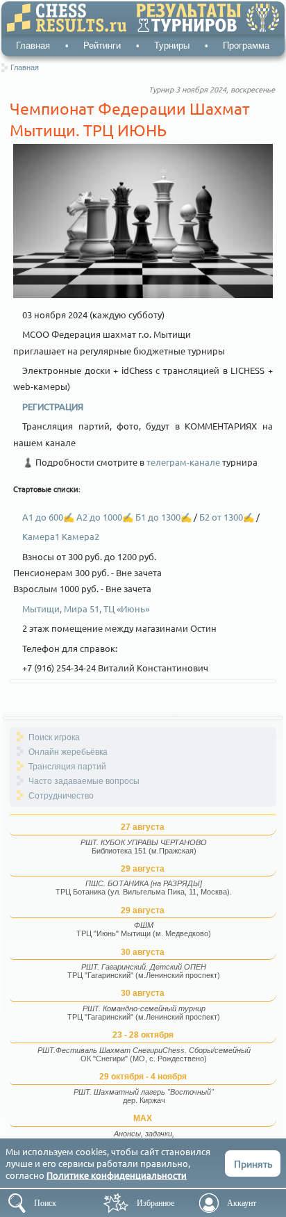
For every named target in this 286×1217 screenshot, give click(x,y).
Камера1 (42, 536)
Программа (246, 45)
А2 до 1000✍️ (105, 517)
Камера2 (80, 536)
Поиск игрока (54, 737)
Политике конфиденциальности (117, 1175)
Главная (33, 45)
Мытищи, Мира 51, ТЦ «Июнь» (85, 608)
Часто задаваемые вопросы (84, 781)
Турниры (172, 45)
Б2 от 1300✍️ (226, 517)
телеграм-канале (183, 462)
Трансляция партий (67, 766)
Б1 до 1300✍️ (164, 517)
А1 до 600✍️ (49, 517)
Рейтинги (102, 45)
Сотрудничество (61, 796)
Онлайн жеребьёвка (68, 752)
